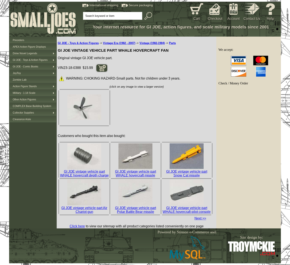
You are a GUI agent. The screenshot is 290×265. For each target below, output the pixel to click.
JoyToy (17, 73)
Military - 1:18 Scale (24, 92)
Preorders (18, 40)
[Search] (147, 16)
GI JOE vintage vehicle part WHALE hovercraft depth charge (84, 173)
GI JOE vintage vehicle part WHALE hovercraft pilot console (187, 210)
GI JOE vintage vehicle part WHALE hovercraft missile (135, 173)
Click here (77, 226)
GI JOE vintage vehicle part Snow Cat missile (186, 173)
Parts (172, 43)
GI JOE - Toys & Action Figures (30, 59)
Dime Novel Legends (25, 53)
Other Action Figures (24, 99)
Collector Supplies (23, 112)
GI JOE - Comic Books (25, 66)
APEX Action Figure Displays (29, 46)
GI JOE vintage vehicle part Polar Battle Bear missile (135, 210)
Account (233, 18)
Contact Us (252, 18)
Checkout (215, 18)
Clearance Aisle (22, 119)
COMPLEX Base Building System (32, 106)
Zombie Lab (20, 79)
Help (270, 18)
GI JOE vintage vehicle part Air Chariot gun (84, 210)
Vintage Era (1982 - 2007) (119, 43)
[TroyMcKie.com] (251, 254)
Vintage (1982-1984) (152, 43)
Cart (196, 18)
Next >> (200, 218)
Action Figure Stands (25, 86)
